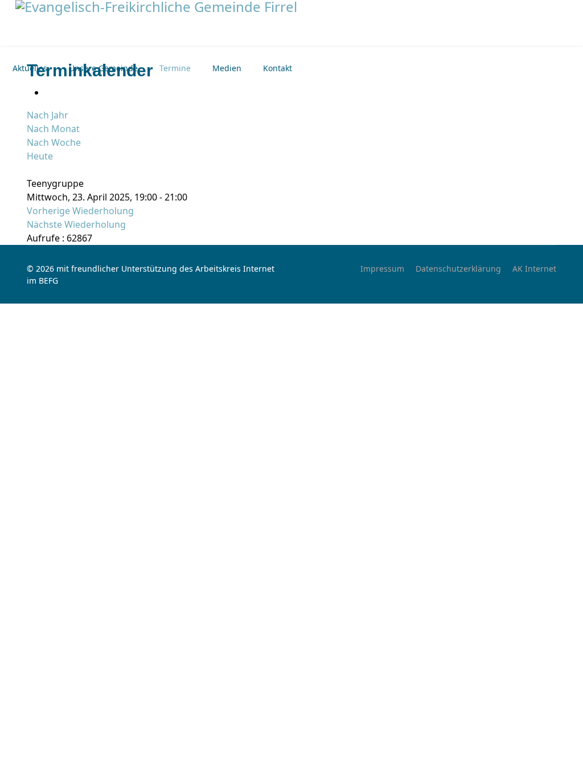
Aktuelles (30, 68)
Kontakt (277, 68)
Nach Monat (53, 128)
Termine (175, 68)
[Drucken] (48, 92)
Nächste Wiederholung (76, 224)
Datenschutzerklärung (458, 268)
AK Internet (534, 268)
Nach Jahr (47, 115)
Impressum (382, 268)
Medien (226, 68)
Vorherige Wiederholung (80, 210)
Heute (40, 156)
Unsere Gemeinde (103, 68)
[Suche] (30, 169)
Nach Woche (54, 142)
